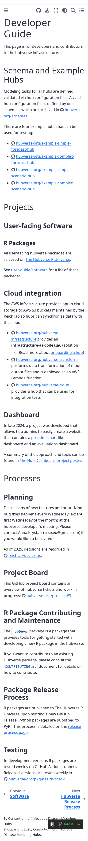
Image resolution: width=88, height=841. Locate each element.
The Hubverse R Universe (48, 259)
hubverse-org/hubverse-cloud (42, 385)
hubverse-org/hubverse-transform (47, 359)
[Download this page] (47, 10)
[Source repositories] (38, 10)
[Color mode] (64, 10)
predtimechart (44, 437)
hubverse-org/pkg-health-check (36, 779)
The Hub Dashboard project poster (50, 460)
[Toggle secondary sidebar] (81, 10)
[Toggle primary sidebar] (6, 10)
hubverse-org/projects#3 (49, 595)
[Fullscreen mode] (56, 10)
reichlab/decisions (24, 555)
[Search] (73, 10)
